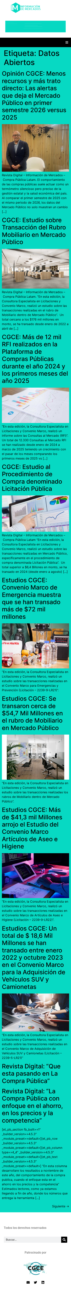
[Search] (64, 1240)
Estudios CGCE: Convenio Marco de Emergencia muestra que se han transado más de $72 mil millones (31, 598)
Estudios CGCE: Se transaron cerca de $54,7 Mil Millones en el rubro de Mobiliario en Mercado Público (32, 713)
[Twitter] (35, 1282)
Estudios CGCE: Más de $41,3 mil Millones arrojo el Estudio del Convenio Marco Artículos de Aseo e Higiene (32, 828)
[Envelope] (28, 1282)
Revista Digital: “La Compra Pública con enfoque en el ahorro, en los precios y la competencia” (32, 1105)
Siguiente (60, 1206)
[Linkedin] (43, 1282)
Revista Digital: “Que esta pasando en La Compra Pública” (31, 1074)
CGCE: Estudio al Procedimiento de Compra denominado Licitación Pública (32, 477)
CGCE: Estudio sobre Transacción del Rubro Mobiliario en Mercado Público (34, 231)
